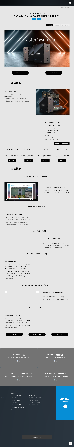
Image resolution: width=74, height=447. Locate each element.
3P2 (12, 409)
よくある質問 (65, 25)
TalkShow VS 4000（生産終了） (17, 412)
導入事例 (25, 389)
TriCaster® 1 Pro (14, 397)
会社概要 (38, 389)
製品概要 (50, 25)
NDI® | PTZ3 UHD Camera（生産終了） (36, 398)
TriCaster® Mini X (14, 402)
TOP (56, 7)
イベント (12, 389)
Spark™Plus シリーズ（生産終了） (35, 402)
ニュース (7, 389)
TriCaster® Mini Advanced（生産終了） (18, 407)
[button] (37, 292)
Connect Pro (31, 405)
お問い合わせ (54, 73)
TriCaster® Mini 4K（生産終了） (17, 405)
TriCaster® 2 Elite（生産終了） (17, 395)
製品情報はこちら (37, 437)
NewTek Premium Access (33, 404)
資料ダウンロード (20, 73)
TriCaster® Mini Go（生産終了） (17, 404)
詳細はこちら (12, 160)
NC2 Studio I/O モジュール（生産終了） (36, 397)
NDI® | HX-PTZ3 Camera (33, 400)
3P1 (12, 411)
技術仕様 (57, 25)
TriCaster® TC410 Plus (15, 400)
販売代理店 (14, 334)
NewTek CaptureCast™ (33, 395)
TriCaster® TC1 (14, 398)
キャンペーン (19, 389)
